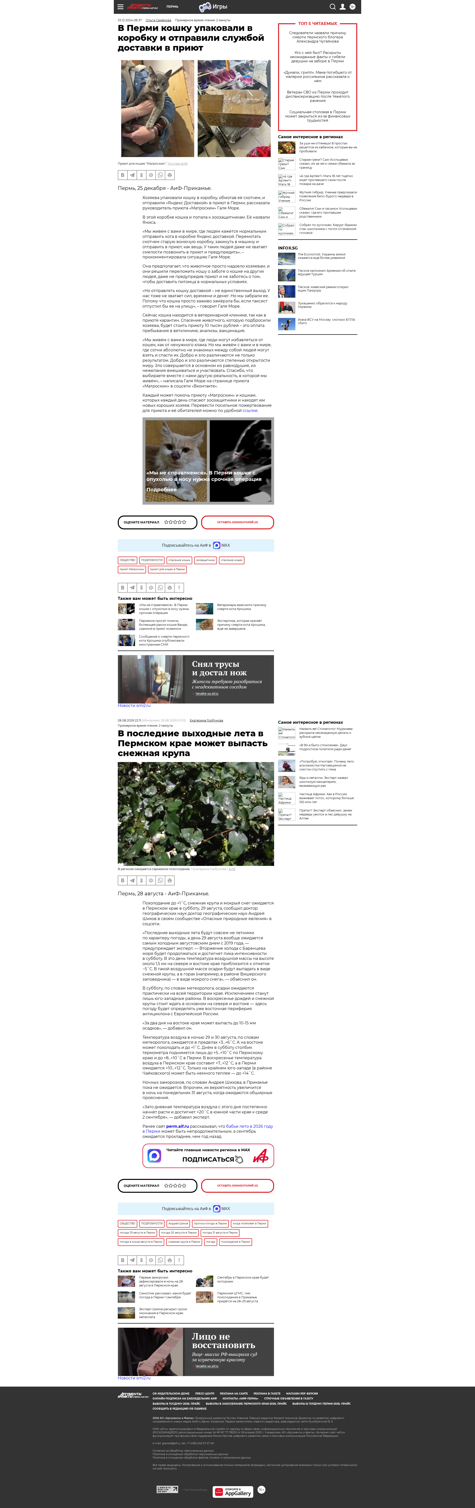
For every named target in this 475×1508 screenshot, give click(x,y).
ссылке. (250, 410)
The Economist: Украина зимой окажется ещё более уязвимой (321, 256)
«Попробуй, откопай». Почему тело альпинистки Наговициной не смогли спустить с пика (326, 765)
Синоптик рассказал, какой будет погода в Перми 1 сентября (165, 1295)
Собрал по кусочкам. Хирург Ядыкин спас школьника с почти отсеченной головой (328, 229)
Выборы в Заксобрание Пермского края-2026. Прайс (246, 1403)
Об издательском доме (171, 1393)
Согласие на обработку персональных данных (183, 1450)
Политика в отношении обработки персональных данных (190, 1454)
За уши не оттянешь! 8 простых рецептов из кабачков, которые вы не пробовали (328, 147)
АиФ (232, 869)
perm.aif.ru (177, 1126)
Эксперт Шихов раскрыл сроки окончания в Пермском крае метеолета (163, 1313)
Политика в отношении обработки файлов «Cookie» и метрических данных (202, 1457)
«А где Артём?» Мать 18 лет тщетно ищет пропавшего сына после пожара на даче (326, 180)
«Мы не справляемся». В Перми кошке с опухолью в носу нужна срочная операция (204, 476)
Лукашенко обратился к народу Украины (322, 305)
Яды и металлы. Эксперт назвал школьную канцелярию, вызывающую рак (323, 782)
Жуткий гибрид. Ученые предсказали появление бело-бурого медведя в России (328, 196)
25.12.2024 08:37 (130, 20)
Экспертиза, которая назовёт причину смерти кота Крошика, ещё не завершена (241, 624)
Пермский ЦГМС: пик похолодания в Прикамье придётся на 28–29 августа (237, 1297)
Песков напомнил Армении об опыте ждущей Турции (327, 272)
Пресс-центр (204, 1393)
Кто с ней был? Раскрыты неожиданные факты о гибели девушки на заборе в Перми (317, 57)
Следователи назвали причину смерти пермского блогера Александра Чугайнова (317, 37)
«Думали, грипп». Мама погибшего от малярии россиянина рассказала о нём (318, 76)
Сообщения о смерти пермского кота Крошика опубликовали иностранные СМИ (164, 640)
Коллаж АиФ (178, 163)
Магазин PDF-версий (302, 1393)
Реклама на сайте (234, 1393)
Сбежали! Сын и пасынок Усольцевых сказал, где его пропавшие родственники (328, 212)
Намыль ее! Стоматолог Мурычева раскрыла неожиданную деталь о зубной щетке (326, 733)
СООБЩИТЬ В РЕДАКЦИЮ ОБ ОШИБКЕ (180, 1408)
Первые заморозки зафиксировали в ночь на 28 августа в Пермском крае (161, 1281)
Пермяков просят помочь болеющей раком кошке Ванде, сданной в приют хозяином (163, 624)
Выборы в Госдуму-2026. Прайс (176, 1403)
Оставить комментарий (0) (237, 522)
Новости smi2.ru (134, 705)
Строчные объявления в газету (288, 1398)
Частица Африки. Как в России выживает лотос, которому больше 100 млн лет (326, 798)
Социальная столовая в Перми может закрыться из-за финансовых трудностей (317, 116)
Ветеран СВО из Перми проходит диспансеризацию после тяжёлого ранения (318, 96)
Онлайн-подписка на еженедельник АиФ (185, 1398)
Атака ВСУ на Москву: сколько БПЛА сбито (326, 321)
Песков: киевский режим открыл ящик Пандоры (323, 288)
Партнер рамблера (195, 1489)
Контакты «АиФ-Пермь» (241, 1398)
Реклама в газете (267, 1393)
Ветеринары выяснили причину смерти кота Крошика (241, 607)
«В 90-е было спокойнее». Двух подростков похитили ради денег (325, 747)
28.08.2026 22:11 (129, 720)
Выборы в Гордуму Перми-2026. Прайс (321, 1403)
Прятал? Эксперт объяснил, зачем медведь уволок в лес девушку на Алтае (325, 814)
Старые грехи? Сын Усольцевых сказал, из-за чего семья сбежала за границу (327, 163)
